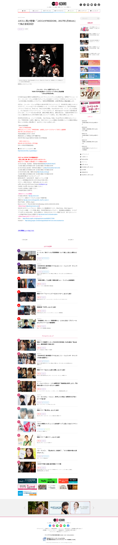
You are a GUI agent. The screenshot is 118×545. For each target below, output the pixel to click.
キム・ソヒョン (40, 404)
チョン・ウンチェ (40, 285)
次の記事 (70, 239)
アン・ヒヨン (44, 415)
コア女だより (39, 431)
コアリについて (85, 154)
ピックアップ (83, 10)
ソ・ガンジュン (59, 375)
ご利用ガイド (85, 156)
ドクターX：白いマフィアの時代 (49, 469)
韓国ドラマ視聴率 (49, 349)
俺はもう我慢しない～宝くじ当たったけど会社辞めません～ (62, 273)
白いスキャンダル (52, 404)
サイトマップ (52, 531)
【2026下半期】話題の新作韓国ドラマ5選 (49, 464)
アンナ (38, 349)
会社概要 (84, 169)
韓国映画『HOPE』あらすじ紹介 (46, 307)
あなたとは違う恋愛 (41, 273)
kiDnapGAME (39, 469)
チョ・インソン (47, 312)
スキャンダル (48, 273)
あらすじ (42, 299)
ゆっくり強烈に (69, 469)
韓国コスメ (45, 431)
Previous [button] (24, 507)
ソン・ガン (53, 299)
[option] (38, 507)
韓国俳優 (48, 328)
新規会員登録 (85, 159)
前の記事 (25, 239)
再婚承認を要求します (41, 470)
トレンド (71, 10)
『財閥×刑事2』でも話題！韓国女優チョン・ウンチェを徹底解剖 (55, 280)
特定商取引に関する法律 (87, 174)
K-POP (26, 29)
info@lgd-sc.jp (43, 184)
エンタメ (36, 10)
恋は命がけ (43, 349)
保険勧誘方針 (85, 172)
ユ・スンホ (39, 260)
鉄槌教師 (44, 328)
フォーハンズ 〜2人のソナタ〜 (61, 299)
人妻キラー (50, 442)
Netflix (38, 299)
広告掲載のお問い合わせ (87, 167)
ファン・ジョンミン (55, 312)
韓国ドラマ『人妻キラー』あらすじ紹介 (48, 437)
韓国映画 (61, 312)
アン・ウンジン (52, 375)
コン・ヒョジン (44, 442)
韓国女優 (51, 285)
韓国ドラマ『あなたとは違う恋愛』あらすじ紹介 (51, 370)
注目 (25, 10)
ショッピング (95, 10)
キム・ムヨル (39, 328)
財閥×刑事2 (47, 285)
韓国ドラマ (39, 274)
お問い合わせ (85, 164)
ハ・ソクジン (49, 415)
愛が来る (54, 415)
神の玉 (47, 470)
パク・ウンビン (40, 458)
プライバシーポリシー (52, 530)
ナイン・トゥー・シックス (61, 469)
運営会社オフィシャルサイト (62, 531)
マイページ (84, 162)
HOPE (38, 312)
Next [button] (93, 507)
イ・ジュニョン (47, 299)
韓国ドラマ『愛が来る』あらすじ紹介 (48, 410)
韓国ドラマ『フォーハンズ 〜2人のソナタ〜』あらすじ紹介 (54, 293)
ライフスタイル (59, 10)
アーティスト (48, 10)
